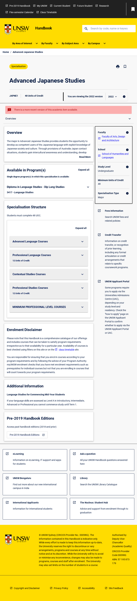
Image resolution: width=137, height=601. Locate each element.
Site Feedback (116, 588)
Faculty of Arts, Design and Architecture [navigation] (113, 138)
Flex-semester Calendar (21, 12)
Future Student (85, 5)
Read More (85, 157)
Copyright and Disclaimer (27, 588)
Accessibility (88, 588)
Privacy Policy (61, 588)
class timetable (66, 349)
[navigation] (27, 434)
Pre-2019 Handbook (19, 5)
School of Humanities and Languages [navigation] (115, 155)
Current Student (62, 5)
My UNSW (42, 5)
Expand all (83, 169)
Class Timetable (48, 12)
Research (104, 5)
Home (6, 52)
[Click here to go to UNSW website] (17, 30)
